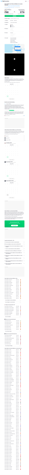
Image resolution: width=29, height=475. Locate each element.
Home (5, 7)
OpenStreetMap (20, 52)
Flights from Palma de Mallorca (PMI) (10, 7)
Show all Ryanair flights (8, 331)
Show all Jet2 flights (8, 316)
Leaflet (18, 52)
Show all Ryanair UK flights (8, 345)
